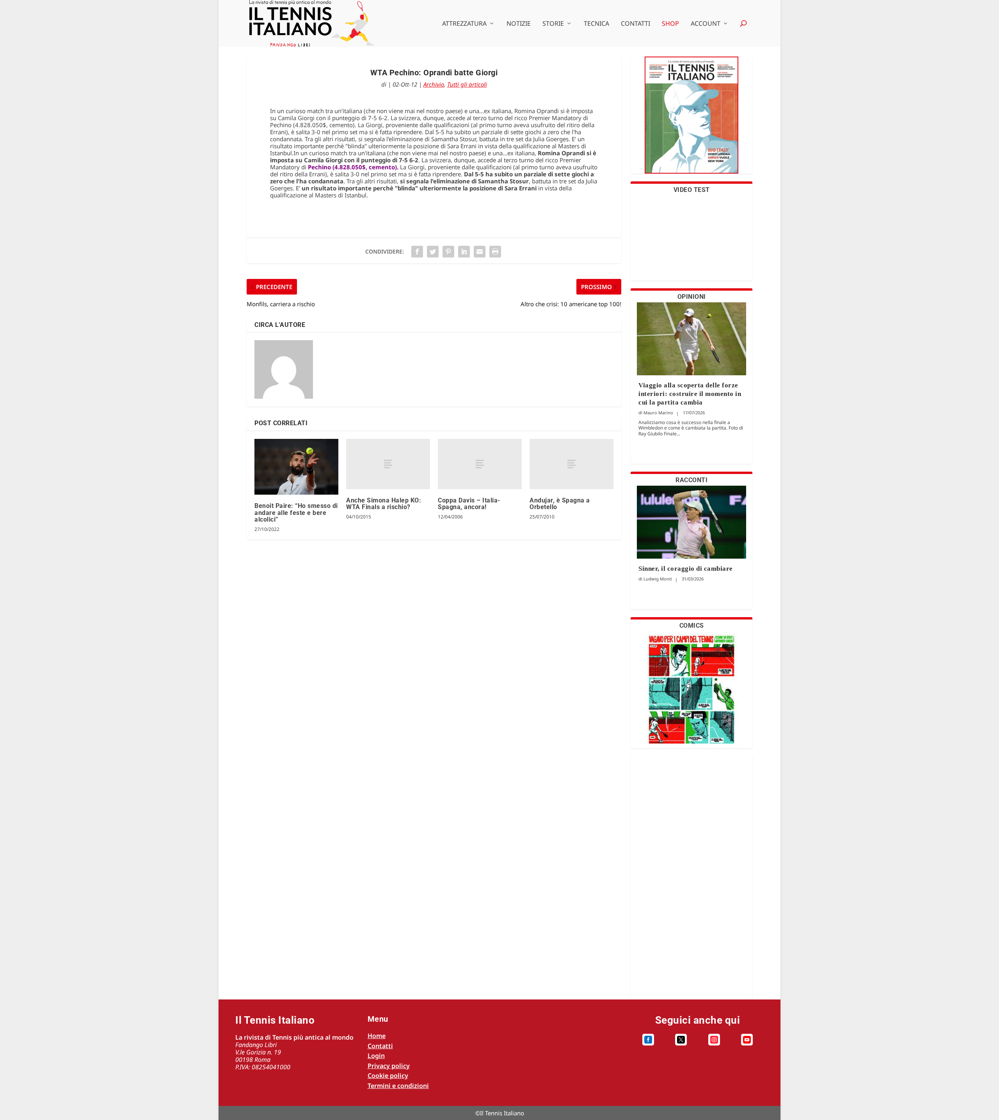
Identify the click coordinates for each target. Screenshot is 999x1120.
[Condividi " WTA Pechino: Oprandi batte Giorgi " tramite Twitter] (433, 251)
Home (377, 1035)
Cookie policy (388, 1075)
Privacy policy (389, 1065)
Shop (670, 24)
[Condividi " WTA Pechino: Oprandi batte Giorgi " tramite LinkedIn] (464, 251)
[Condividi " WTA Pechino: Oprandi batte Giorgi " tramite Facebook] (417, 251)
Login (376, 1055)
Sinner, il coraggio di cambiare (685, 568)
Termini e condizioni (398, 1085)
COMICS (691, 625)
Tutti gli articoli (467, 84)
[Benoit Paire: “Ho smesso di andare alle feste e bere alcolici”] (296, 467)
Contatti (635, 24)
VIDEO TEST (692, 189)
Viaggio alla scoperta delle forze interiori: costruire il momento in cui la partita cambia (689, 394)
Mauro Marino (658, 412)
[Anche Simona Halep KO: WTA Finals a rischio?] (388, 464)
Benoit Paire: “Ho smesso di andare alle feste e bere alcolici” (296, 512)
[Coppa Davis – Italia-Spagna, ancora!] (480, 464)
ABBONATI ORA (692, 120)
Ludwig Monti (657, 579)
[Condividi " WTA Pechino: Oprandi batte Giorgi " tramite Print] (495, 251)
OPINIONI (691, 296)
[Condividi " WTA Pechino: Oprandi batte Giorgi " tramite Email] (479, 251)
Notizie (519, 24)
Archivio (433, 84)
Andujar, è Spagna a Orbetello (560, 504)
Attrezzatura (464, 24)
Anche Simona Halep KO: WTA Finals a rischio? (383, 504)
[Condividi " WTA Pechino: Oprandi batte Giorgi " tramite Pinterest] (448, 251)
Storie (553, 24)
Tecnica (596, 24)
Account (705, 24)
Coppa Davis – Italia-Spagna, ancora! (469, 504)
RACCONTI (691, 480)
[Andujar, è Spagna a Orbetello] (571, 464)
